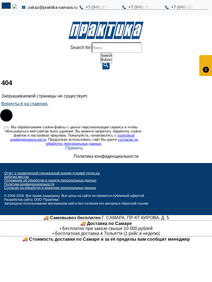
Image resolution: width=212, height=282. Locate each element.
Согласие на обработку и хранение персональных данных (50, 188)
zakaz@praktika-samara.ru (52, 7)
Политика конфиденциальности (29, 184)
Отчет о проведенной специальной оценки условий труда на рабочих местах (52, 175)
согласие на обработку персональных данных (92, 141)
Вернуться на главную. (24, 103)
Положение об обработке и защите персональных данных (50, 180)
